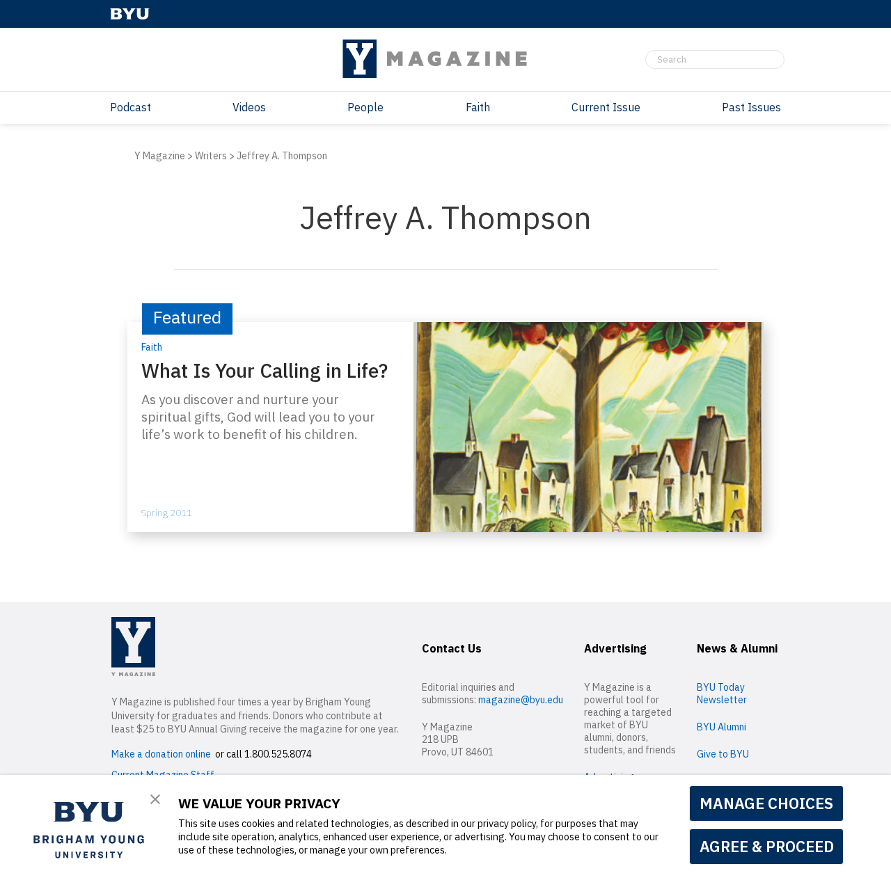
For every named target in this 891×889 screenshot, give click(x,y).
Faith (478, 107)
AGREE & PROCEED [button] (767, 846)
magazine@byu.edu (520, 700)
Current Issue (605, 107)
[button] (155, 800)
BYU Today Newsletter (722, 693)
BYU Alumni (721, 727)
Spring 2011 (166, 512)
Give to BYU (723, 754)
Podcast (130, 107)
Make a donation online (161, 754)
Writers (211, 156)
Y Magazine (159, 156)
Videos (249, 107)
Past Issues (751, 107)
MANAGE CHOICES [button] (766, 803)
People (365, 107)
